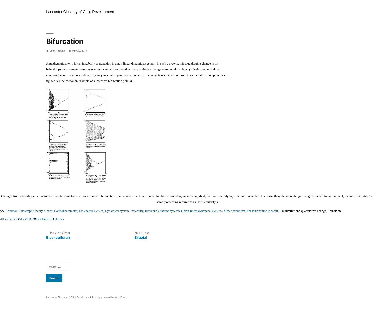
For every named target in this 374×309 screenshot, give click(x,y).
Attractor (11, 211)
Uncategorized (44, 219)
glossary (59, 219)
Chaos (48, 211)
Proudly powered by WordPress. (109, 297)
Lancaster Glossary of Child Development (80, 11)
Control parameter (65, 211)
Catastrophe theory (30, 211)
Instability (136, 211)
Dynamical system (117, 211)
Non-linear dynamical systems (203, 211)
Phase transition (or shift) (263, 211)
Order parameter (234, 211)
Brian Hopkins (57, 50)
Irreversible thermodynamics (163, 211)
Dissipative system (91, 211)
